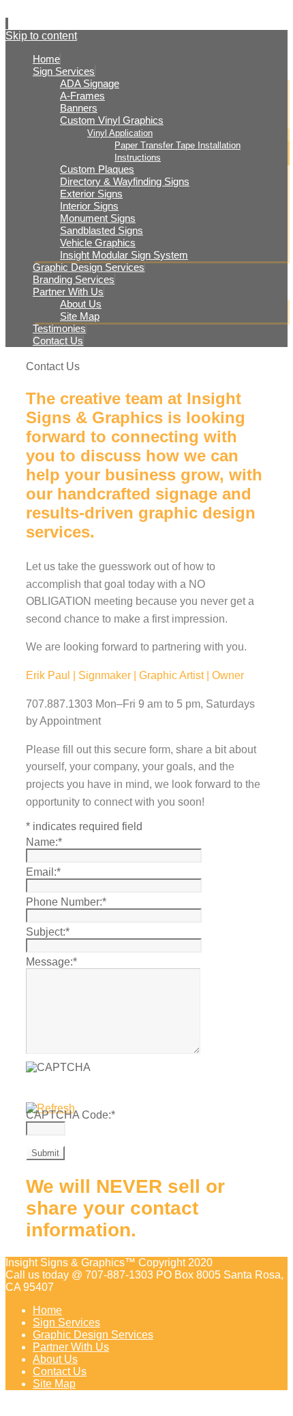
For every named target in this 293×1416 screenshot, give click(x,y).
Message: (51, 962)
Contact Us (60, 1371)
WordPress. (248, 1408)
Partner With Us (71, 1347)
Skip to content (41, 36)
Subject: (48, 932)
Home (47, 1310)
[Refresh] (50, 1108)
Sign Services (66, 1322)
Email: (43, 872)
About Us (55, 1359)
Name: (44, 842)
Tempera (197, 1408)
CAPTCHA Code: (70, 1115)
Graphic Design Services (93, 1334)
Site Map (54, 1383)
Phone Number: (66, 902)
